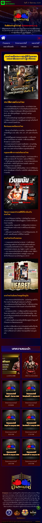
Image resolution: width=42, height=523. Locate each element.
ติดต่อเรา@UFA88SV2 (10, 2)
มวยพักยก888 (11, 376)
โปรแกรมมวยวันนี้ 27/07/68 (31, 433)
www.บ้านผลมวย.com (27, 522)
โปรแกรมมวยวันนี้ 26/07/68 (11, 462)
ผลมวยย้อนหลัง (9, 46)
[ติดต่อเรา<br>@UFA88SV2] (3, 3)
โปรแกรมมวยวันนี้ (21, 43)
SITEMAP (37, 522)
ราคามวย (23, 46)
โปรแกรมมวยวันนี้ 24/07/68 (31, 462)
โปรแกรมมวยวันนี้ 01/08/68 (11, 404)
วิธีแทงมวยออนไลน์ (31, 376)
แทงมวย (36, 46)
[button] (39, 38)
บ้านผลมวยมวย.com (29, 25)
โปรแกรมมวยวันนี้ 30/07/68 (11, 433)
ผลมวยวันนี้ (35, 43)
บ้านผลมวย (6, 43)
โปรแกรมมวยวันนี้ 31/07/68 (31, 404)
